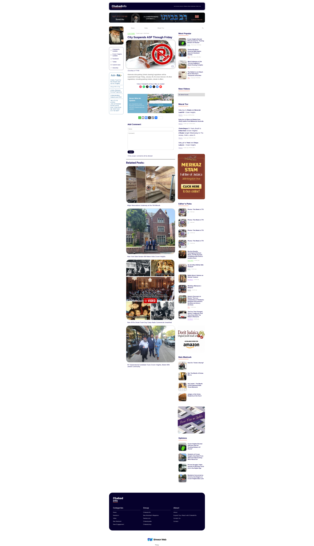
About (175, 512)
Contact (175, 521)
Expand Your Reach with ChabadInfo (184, 515)
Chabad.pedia (147, 521)
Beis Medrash (117, 521)
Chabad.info (147, 512)
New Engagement (118, 524)
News (133, 28)
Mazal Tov (161, 28)
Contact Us (176, 518)
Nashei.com (146, 518)
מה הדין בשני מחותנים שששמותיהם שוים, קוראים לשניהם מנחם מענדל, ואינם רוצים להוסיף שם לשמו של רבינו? (115, 105)
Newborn (116, 515)
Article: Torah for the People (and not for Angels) (115, 81)
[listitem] (191, 42)
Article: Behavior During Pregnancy (116, 91)
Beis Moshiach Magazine (151, 515)
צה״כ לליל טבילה (115, 87)
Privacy (157, 545)
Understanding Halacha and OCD (116, 96)
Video (146, 28)
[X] (149, 117)
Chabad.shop (147, 524)
